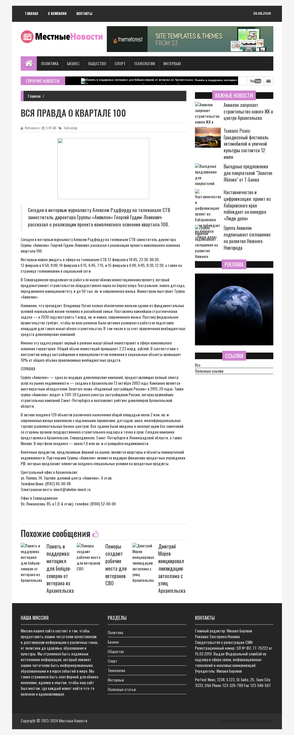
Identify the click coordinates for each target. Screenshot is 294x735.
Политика (50, 63)
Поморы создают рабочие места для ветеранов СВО (116, 564)
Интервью (172, 63)
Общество (97, 63)
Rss (197, 365)
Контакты (84, 13)
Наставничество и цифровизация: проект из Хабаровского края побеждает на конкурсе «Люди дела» (247, 205)
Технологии (144, 63)
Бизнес (73, 63)
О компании (57, 13)
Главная (31, 13)
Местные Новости (73, 720)
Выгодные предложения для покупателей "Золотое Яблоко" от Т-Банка (248, 173)
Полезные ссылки (209, 371)
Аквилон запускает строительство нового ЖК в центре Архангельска (248, 112)
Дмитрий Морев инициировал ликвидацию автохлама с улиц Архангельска (171, 568)
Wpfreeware (32, 128)
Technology (70, 128)
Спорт (120, 63)
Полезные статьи (122, 689)
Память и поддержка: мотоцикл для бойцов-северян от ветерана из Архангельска (237, 80)
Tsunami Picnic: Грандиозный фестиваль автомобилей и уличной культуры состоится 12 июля (246, 144)
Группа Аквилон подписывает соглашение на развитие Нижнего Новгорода (247, 238)
